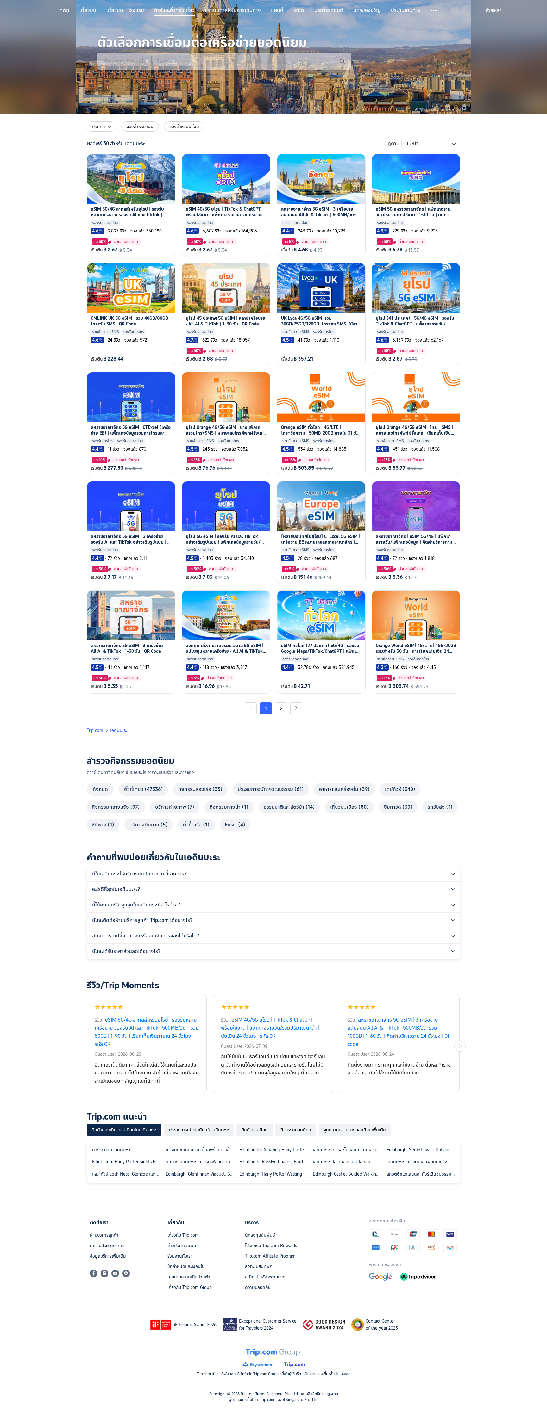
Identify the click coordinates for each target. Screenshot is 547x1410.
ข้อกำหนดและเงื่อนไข (185, 1266)
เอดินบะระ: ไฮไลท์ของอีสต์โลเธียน (342, 1161)
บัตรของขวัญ (367, 10)
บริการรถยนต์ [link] (328, 10)
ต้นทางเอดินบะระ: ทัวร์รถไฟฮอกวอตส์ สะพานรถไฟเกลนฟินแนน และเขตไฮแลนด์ (201, 1161)
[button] (434, 11)
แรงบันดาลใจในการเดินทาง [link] (233, 10)
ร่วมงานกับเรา (179, 1255)
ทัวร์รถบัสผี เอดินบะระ (111, 1149)
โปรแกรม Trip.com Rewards (271, 1245)
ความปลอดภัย (257, 1287)
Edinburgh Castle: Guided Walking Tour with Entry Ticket (348, 1174)
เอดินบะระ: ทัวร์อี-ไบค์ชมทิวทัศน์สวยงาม (348, 1149)
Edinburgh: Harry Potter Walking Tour (274, 1174)
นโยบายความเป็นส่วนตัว (188, 1276)
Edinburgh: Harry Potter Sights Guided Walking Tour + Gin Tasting (127, 1161)
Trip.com (95, 730)
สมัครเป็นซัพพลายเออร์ (265, 1276)
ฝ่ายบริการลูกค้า (104, 1235)
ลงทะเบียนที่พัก (258, 1266)
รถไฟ (298, 10)
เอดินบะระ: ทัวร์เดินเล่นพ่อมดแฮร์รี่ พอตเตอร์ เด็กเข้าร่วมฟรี (422, 1161)
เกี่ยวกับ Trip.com (183, 1235)
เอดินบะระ (119, 730)
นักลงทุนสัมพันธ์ (260, 1235)
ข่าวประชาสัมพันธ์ (183, 1245)
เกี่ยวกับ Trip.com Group (189, 1287)
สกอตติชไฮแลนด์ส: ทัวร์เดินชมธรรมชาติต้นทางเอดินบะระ (422, 1174)
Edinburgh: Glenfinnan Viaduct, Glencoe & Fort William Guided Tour (201, 1174)
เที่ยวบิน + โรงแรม (125, 10)
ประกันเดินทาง (406, 10)
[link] (493, 10)
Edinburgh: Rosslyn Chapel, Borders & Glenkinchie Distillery (274, 1161)
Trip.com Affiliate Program (270, 1255)
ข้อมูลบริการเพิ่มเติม (108, 1255)
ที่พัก (64, 10)
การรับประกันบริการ (107, 1245)
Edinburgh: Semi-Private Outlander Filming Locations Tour (422, 1149)
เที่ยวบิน (87, 10)
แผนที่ (277, 10)
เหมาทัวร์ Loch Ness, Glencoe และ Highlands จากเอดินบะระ (127, 1174)
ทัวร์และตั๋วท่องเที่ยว (174, 10)
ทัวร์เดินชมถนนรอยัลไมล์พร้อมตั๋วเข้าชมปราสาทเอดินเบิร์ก (201, 1149)
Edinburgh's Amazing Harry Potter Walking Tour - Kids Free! (274, 1149)
